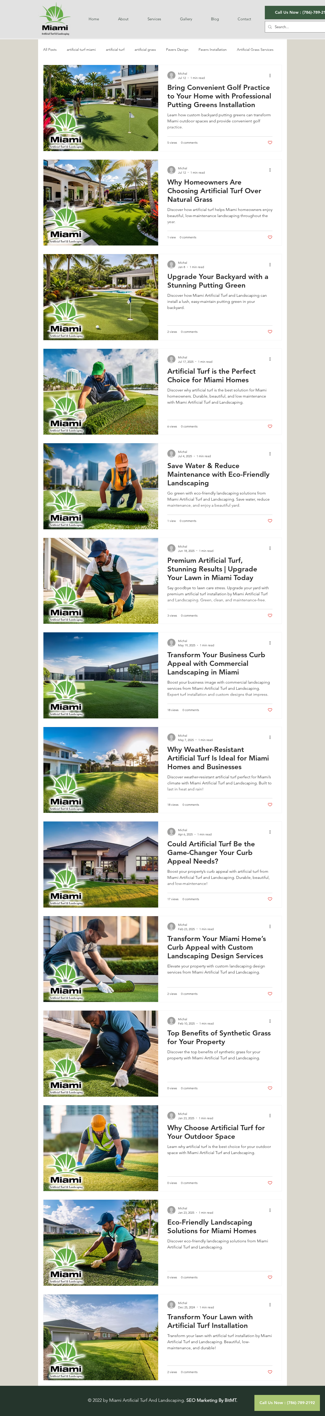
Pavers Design (177, 49)
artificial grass (145, 49)
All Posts (50, 49)
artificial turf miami (81, 49)
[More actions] (272, 75)
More (241, 49)
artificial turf (115, 49)
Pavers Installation (213, 49)
